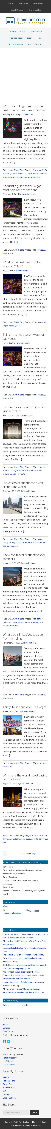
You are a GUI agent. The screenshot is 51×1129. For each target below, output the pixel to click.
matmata (30, 470)
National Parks (9, 1080)
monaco (43, 173)
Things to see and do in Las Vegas (24, 707)
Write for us (8, 1031)
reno (12, 625)
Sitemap (14, 1125)
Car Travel (26, 1005)
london (22, 470)
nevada (6, 177)
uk (11, 473)
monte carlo (38, 622)
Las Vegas (7, 1094)
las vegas (28, 173)
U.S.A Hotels (9, 1064)
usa (38, 177)
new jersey (14, 177)
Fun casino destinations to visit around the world (23, 485)
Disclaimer (27, 1122)
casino (14, 173)
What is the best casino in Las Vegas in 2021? (22, 264)
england (40, 467)
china (20, 173)
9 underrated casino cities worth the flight (21, 971)
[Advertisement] (25, 74)
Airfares (6, 1005)
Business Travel (9, 1087)
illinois (6, 470)
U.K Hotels (8, 1061)
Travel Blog (19, 170)
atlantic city (42, 170)
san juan (10, 546)
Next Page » (32, 854)
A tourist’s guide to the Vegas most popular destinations (22, 188)
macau (36, 173)
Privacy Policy (39, 1122)
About (5, 1024)
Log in (38, 1125)
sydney (33, 177)
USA (4, 1091)
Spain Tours (8, 1077)
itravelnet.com (25, 21)
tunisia (6, 473)
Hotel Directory (9, 1057)
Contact (6, 1027)
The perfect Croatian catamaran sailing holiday (23, 954)
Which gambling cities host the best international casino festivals (25, 108)
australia (6, 173)
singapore (24, 177)
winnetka (21, 473)
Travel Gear (8, 1084)
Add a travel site (26, 1125)
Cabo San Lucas (9, 1097)
